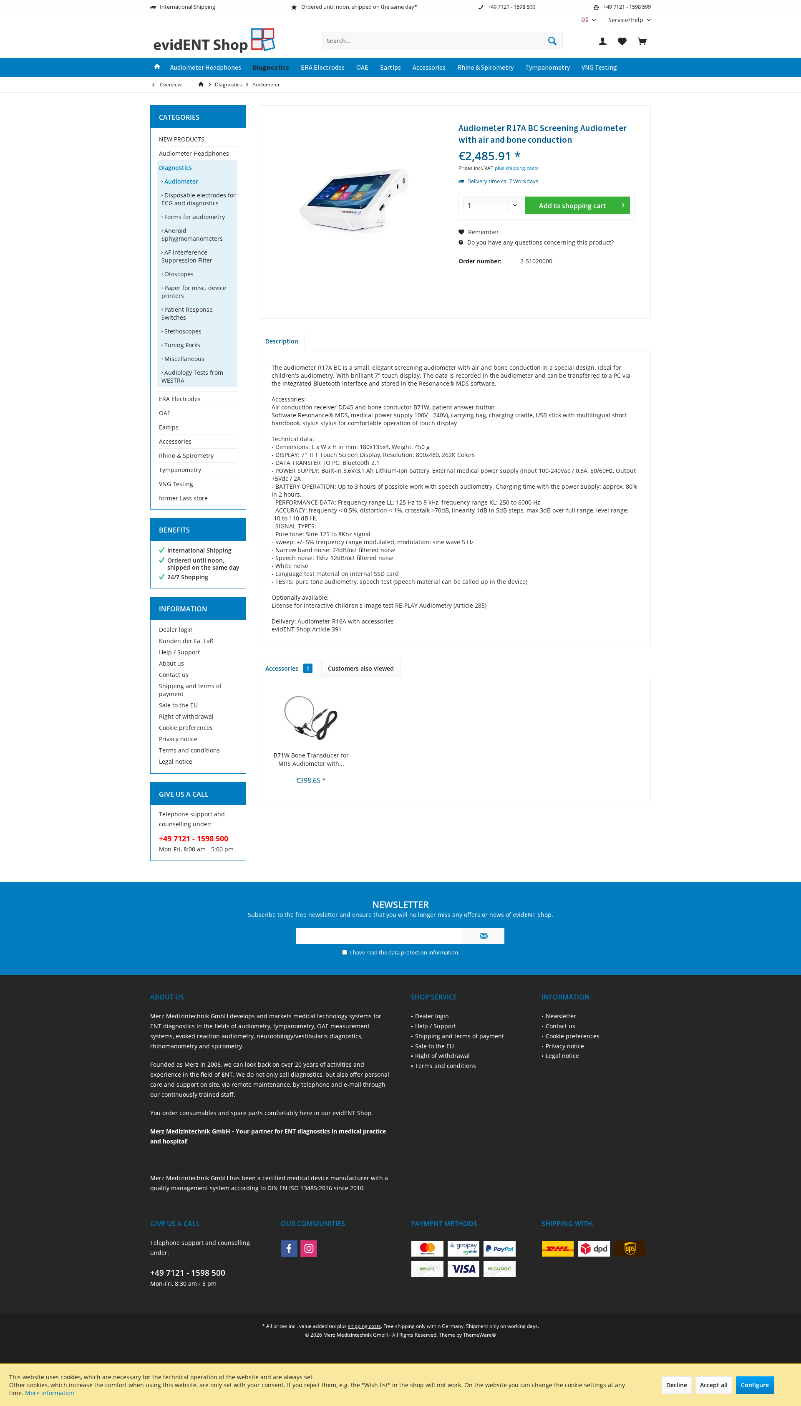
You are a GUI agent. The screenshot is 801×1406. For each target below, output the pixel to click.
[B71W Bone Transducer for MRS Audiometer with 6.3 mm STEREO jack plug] (311, 718)
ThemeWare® (479, 1334)
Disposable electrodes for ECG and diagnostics (198, 199)
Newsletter (561, 1016)
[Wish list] (622, 41)
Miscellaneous (183, 359)
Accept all (714, 1385)
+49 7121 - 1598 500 (187, 1272)
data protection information (423, 952)
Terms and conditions (189, 750)
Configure (755, 1385)
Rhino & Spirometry (186, 455)
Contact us (174, 675)
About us (171, 663)
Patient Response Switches (187, 313)
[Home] (157, 67)
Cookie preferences (186, 728)
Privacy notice (178, 739)
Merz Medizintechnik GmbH (190, 1131)
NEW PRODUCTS (181, 139)
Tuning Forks (181, 345)
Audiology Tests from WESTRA (192, 376)
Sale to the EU (178, 705)
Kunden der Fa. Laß (186, 641)
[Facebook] (289, 1248)
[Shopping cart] (642, 41)
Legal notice (175, 761)
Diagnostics (175, 168)
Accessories (175, 441)
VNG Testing (176, 484)
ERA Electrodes (180, 399)
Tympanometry (180, 470)
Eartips (169, 427)
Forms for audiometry (194, 217)
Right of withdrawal (186, 716)
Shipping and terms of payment (190, 690)
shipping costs (364, 1326)
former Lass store (183, 498)
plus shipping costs (517, 168)
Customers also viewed (361, 668)
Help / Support (179, 652)
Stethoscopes (182, 331)
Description (281, 341)
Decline (676, 1385)
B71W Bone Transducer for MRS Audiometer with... (311, 759)
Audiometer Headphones (194, 153)
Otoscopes (178, 274)
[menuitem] (626, 20)
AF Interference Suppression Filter (186, 256)
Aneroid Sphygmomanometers (192, 234)
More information (49, 1393)
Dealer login (176, 630)
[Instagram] (308, 1248)
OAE (165, 413)
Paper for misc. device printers (193, 292)
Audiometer (180, 181)
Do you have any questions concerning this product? (540, 242)
